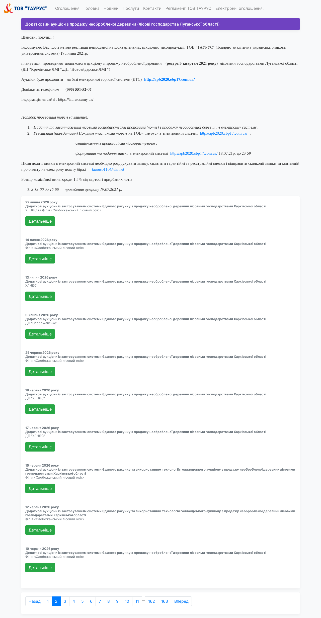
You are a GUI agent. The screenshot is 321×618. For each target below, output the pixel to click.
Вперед (181, 601)
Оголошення (67, 8)
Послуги (131, 8)
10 (127, 601)
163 (164, 601)
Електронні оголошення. (239, 8)
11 (137, 601)
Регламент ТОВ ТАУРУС (188, 8)
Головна (92, 8)
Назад (35, 601)
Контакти (152, 8)
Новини (111, 8)
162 (151, 601)
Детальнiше (40, 221)
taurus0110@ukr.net (108, 169)
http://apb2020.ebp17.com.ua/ (223, 133)
